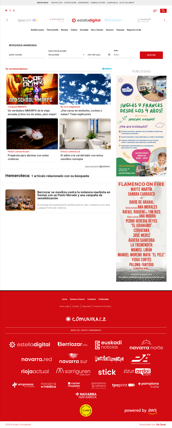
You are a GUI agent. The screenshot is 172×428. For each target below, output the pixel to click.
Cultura (74, 30)
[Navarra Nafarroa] (86, 395)
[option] (86, 20)
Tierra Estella (52, 30)
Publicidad (104, 299)
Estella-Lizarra (37, 30)
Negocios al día (134, 30)
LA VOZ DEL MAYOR (126, 3)
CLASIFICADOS (112, 3)
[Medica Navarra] (48, 385)
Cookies (75, 306)
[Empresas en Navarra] (23, 385)
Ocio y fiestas (97, 30)
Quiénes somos (77, 299)
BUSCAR (151, 55)
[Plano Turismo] (98, 385)
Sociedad (84, 30)
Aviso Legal (64, 306)
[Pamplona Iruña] (148, 385)
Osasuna (120, 30)
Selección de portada (57, 51)
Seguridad (86, 306)
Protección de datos (102, 306)
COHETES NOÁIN (70, 3)
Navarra (64, 30)
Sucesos (110, 30)
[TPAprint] (123, 385)
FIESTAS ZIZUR (56, 3)
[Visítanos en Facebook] (6, 11)
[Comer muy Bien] (73, 385)
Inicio (64, 299)
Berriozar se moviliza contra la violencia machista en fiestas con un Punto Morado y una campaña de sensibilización (73, 195)
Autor (116, 51)
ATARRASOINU (83, 3)
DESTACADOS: (43, 3)
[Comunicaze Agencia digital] (86, 319)
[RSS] (14, 11)
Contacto (91, 299)
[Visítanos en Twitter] (10, 11)
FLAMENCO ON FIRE (98, 3)
